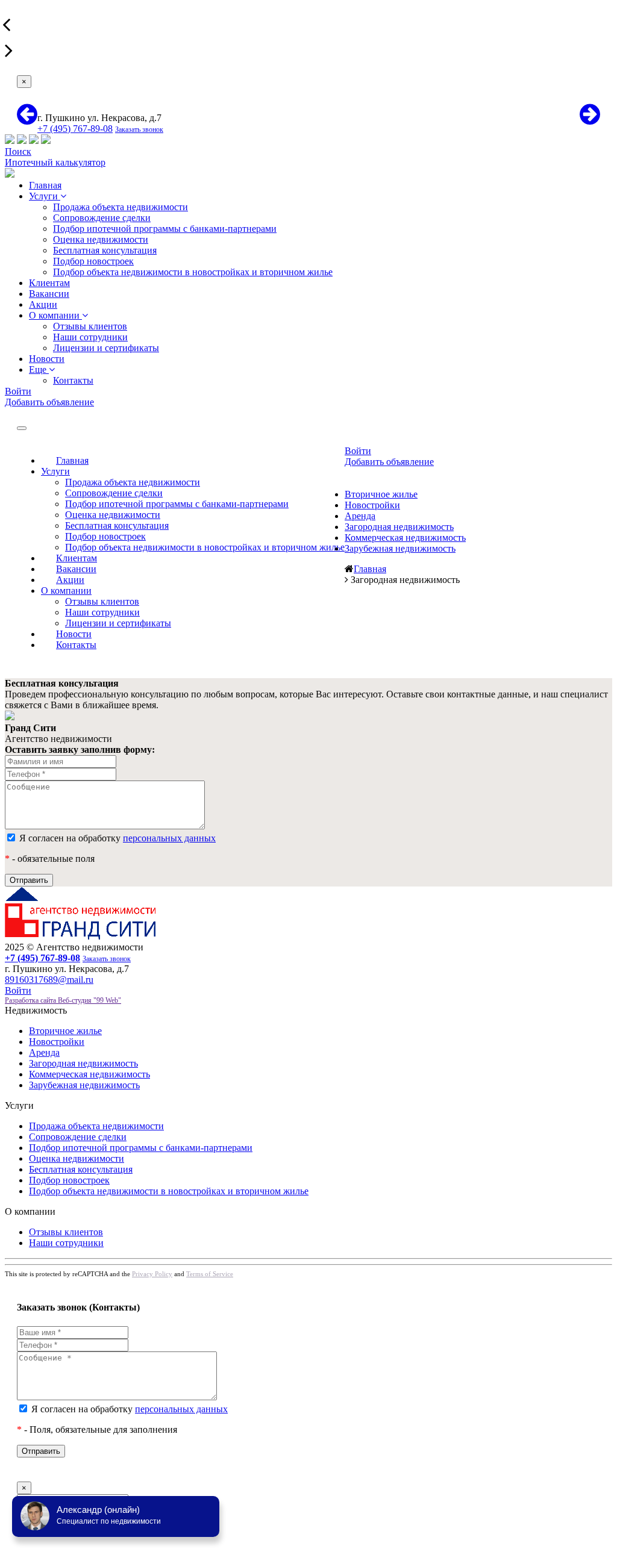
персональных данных (169, 838)
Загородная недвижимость (399, 527)
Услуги (44, 196)
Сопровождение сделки (102, 218)
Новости (46, 359)
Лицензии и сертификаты (106, 348)
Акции (43, 304)
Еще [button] (39, 369)
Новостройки (372, 505)
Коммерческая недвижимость (405, 537)
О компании (55, 315)
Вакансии (49, 293)
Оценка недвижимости (100, 239)
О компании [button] (66, 590)
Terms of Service (209, 1273)
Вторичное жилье (381, 494)
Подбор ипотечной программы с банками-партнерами (165, 228)
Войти (18, 391)
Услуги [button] (55, 471)
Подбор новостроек (93, 261)
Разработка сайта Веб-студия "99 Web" (63, 1000)
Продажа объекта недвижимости (120, 207)
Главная (45, 185)
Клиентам (49, 283)
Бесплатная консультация (105, 250)
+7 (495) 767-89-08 (75, 128)
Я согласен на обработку (116, 838)
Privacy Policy (152, 1273)
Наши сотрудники (90, 337)
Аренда (360, 516)
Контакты (73, 380)
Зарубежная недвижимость (400, 548)
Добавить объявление (49, 402)
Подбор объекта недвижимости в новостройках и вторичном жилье (193, 272)
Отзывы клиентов (90, 326)
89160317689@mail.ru (49, 979)
